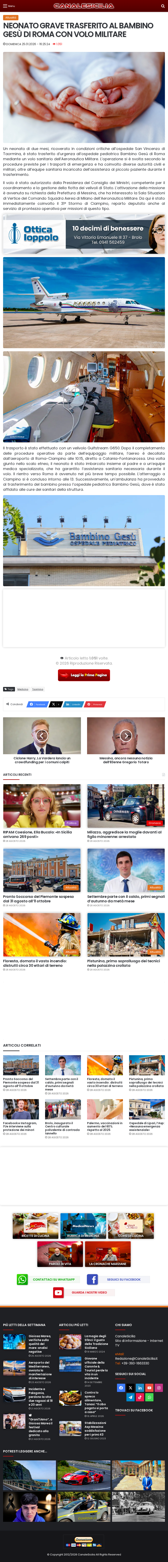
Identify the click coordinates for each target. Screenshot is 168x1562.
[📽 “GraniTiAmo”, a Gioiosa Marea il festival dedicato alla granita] (14, 1421)
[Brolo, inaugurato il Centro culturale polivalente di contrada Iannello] (63, 1109)
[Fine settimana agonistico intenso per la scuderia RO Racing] (84, 1475)
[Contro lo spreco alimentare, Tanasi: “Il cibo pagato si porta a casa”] (70, 1398)
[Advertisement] (84, 618)
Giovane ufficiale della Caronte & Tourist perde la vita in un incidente (96, 1368)
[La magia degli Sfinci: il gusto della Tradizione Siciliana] (70, 1342)
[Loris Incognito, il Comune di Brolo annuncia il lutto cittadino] (29, 1507)
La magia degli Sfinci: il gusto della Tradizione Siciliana (96, 1342)
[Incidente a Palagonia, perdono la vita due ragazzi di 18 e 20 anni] (14, 1395)
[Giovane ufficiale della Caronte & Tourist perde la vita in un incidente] (70, 1364)
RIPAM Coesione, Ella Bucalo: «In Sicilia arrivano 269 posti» (37, 834)
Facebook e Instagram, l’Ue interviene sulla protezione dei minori (20, 1126)
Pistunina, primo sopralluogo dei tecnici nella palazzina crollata (123, 963)
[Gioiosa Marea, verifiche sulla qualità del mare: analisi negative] (14, 1342)
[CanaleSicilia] (84, 6)
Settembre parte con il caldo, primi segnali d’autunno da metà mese (126, 899)
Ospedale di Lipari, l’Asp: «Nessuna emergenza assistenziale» (147, 1126)
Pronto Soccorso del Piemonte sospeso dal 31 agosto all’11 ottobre (38, 899)
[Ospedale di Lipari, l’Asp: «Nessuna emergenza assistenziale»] (147, 1109)
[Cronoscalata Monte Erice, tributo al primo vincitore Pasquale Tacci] (138, 1507)
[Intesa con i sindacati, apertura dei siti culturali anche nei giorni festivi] (138, 1475)
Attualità (10, 17)
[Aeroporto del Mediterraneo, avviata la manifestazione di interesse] (14, 1368)
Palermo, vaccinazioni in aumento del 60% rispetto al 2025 (104, 1126)
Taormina (37, 689)
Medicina (22, 689)
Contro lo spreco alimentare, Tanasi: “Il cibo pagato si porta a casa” (96, 1402)
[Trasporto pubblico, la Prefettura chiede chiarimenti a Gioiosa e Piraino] (29, 1475)
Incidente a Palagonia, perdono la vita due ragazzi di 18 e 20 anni (40, 1397)
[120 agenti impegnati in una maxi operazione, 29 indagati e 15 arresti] (84, 1507)
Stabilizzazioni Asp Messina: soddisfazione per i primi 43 (95, 1429)
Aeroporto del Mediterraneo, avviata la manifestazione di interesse (40, 1370)
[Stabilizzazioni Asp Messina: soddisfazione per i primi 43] (70, 1428)
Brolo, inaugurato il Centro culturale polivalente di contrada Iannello (62, 1128)
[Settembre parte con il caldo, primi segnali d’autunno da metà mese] (63, 1065)
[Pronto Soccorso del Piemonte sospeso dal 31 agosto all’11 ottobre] (21, 1065)
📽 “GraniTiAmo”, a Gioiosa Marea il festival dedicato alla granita (40, 1425)
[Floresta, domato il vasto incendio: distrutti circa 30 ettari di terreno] (105, 1065)
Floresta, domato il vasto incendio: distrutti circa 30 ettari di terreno (35, 963)
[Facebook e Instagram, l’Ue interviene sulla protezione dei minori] (21, 1109)
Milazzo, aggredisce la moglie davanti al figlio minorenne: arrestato (124, 834)
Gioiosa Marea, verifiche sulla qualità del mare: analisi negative (40, 1344)
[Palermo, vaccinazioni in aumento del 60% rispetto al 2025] (105, 1109)
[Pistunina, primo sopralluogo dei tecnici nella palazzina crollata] (147, 1065)
